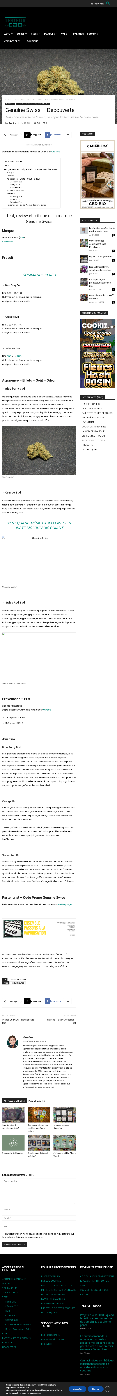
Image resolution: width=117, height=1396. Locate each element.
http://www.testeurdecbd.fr (34, 1041)
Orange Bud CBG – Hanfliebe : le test (18, 1021)
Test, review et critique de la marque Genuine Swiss (30, 169)
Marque (10, 172)
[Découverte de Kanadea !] (13, 1143)
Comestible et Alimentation (18, 1324)
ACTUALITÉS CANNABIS (14, 1279)
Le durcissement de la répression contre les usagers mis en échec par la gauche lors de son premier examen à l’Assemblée (97, 1342)
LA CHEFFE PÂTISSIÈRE (52, 1339)
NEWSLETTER (9, 1347)
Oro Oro (12, 123)
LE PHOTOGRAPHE (50, 1334)
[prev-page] (4, 1162)
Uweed (47, 709)
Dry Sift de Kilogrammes (101, 256)
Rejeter (95, 1389)
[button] (101, 4)
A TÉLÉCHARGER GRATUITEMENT (97, 1276)
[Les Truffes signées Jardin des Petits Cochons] (84, 230)
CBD (9, 356)
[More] (68, 135)
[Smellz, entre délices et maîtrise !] (39, 1143)
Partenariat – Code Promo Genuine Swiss (26, 205)
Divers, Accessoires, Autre (18, 1329)
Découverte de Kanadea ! (13, 1153)
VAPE (4, 1333)
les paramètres (33, 1393)
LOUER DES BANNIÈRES (94, 426)
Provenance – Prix (15, 190)
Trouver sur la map (17, 979)
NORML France (91, 1306)
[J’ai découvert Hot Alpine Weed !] (64, 1143)
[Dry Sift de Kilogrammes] (84, 259)
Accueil (8, 99)
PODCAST (7, 1342)
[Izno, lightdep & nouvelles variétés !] (13, 1114)
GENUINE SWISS (17, 983)
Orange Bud (15, 184)
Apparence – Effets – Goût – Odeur (23, 179)
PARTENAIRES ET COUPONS (16, 1338)
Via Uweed (8, 241)
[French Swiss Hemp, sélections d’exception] (84, 269)
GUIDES (6, 1283)
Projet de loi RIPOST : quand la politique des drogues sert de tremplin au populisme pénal (97, 1320)
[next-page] (9, 1162)
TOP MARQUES (10, 1288)
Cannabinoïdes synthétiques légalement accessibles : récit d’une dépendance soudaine (97, 1365)
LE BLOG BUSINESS (92, 408)
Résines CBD (11, 1306)
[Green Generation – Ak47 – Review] (84, 297)
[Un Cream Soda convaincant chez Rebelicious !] (84, 243)
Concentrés (11, 1315)
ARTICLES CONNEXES (14, 1100)
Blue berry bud (16, 182)
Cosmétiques (11, 1319)
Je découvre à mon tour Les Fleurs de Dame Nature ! (38, 1128)
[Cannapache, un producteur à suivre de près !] (84, 282)
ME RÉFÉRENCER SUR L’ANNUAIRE (58, 1289)
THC (19, 356)
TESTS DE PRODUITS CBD (24, 99)
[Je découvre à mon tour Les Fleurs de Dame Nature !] (39, 1114)
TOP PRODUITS (10, 1292)
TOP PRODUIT (43, 104)
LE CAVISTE (47, 1344)
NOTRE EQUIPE (90, 449)
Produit (10, 175)
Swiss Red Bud (16, 187)
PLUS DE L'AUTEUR (37, 1100)
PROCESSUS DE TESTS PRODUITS (58, 1308)
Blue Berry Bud (16, 196)
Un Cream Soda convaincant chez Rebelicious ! (97, 244)
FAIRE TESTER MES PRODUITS (97, 413)
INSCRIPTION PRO (91, 403)
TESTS (5, 1297)
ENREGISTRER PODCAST (94, 435)
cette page (65, 904)
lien (22, 237)
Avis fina (11, 193)
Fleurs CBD (43, 99)
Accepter (77, 1389)
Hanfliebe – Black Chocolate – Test (61, 1021)
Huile (7, 1310)
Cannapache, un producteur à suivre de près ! (100, 282)
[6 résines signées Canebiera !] (64, 1114)
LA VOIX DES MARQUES (94, 431)
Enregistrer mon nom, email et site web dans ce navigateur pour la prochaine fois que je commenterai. (38, 1235)
